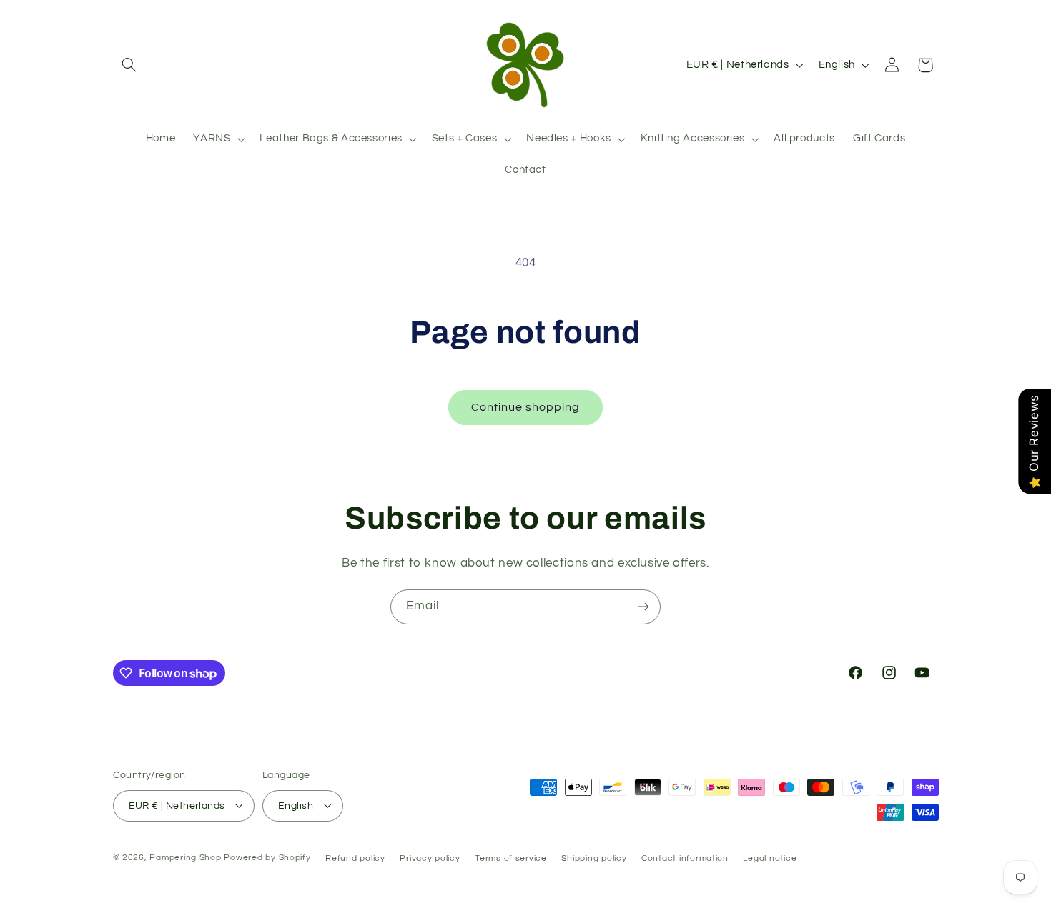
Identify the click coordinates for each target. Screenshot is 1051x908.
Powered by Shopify (267, 857)
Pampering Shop (185, 857)
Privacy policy (430, 858)
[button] (129, 65)
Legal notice (769, 858)
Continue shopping (526, 407)
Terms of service (511, 858)
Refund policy (355, 858)
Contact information (685, 858)
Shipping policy (593, 858)
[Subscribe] (643, 606)
